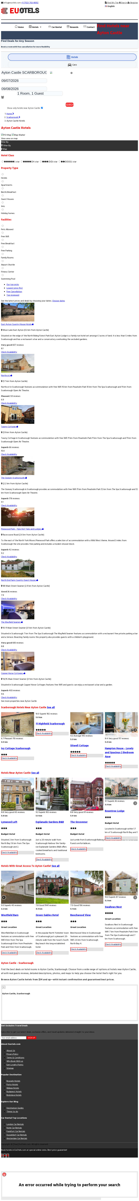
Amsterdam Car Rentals (17, 1138)
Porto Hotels (12, 1084)
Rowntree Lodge (114, 811)
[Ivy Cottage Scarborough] (17, 724)
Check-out (6, 85)
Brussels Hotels (13, 1081)
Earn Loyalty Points (15, 1064)
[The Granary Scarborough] (17, 474)
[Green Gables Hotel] (52, 887)
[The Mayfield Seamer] (17, 619)
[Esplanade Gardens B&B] (52, 794)
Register (134, 3)
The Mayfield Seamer (11, 622)
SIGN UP (31, 1038)
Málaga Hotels (13, 1088)
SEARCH (69, 104)
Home (21, 27)
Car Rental (56, 27)
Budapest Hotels (14, 1091)
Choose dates (58, 301)
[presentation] (4, 730)
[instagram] (8, 1156)
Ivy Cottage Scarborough (15, 749)
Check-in (5, 76)
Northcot (5, 375)
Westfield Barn (9, 915)
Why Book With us (15, 1061)
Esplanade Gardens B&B (50, 822)
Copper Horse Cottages (12, 673)
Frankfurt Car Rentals (16, 1131)
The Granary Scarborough (13, 478)
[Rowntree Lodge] (121, 789)
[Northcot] (17, 372)
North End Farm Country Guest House (18, 580)
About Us (11, 1050)
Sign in (124, 3)
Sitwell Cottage (79, 746)
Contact (90, 27)
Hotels (74, 57)
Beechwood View (80, 915)
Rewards (74, 27)
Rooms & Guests (8, 94)
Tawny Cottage (8, 427)
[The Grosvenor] (86, 794)
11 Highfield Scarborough (50, 724)
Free (14, 291)
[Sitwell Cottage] (86, 723)
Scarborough (13, 117)
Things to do (12, 1111)
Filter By (7, 145)
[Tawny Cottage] (17, 423)
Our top (13, 284)
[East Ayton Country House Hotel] (17, 321)
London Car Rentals (15, 1124)
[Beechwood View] (86, 887)
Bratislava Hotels (14, 1095)
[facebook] (2, 1156)
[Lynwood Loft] (17, 794)
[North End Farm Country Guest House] (17, 577)
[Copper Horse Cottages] (17, 670)
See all (51, 708)
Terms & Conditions (15, 1057)
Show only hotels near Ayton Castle (23, 108)
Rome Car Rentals (14, 1128)
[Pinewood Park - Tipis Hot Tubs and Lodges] (17, 525)
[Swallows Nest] (121, 883)
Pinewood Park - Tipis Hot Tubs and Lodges (21, 529)
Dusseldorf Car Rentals (17, 1135)
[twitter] (4, 1156)
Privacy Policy (12, 1054)
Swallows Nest (113, 907)
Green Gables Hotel (47, 915)
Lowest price (15, 288)
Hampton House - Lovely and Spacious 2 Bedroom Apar (119, 753)
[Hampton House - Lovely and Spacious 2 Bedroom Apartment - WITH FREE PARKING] (121, 724)
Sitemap (10, 1068)
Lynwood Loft (9, 822)
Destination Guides (15, 1108)
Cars (74, 65)
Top (13, 295)
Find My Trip (113, 3)
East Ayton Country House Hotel (16, 324)
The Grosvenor (79, 822)
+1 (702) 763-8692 (29, 3)
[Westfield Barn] (17, 887)
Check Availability (9, 352)
